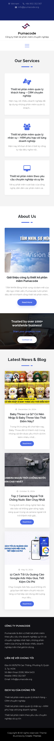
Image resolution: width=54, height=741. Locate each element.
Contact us (27, 340)
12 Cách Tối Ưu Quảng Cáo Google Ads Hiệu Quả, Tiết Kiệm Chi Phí (27, 578)
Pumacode (27, 33)
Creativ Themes (33, 736)
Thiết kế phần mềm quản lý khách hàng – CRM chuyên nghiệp (27, 92)
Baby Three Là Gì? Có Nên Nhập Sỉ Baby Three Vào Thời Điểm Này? (27, 418)
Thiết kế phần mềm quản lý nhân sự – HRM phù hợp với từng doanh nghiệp (27, 138)
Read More (27, 302)
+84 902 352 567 (33, 4)
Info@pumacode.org (28, 7)
